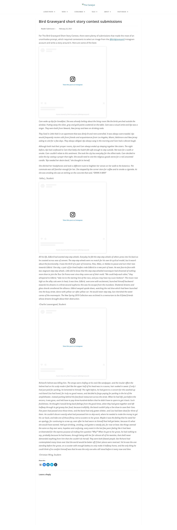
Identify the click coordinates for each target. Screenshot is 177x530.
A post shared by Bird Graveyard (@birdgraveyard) (72, 114)
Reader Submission (48, 29)
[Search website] (134, 12)
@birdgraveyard (117, 39)
